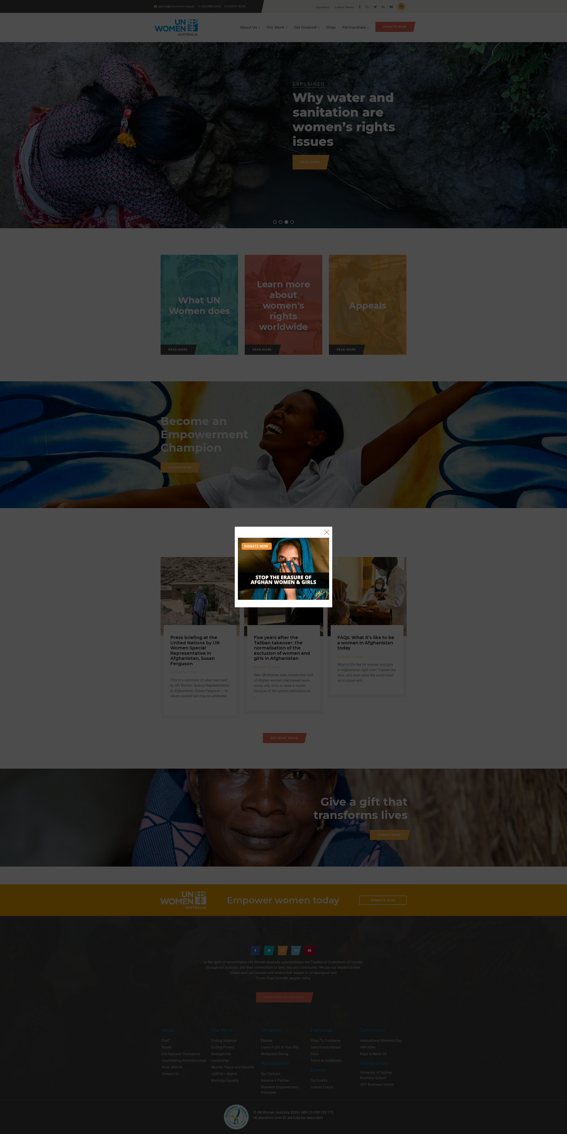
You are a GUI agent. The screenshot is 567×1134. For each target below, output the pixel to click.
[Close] (326, 532)
